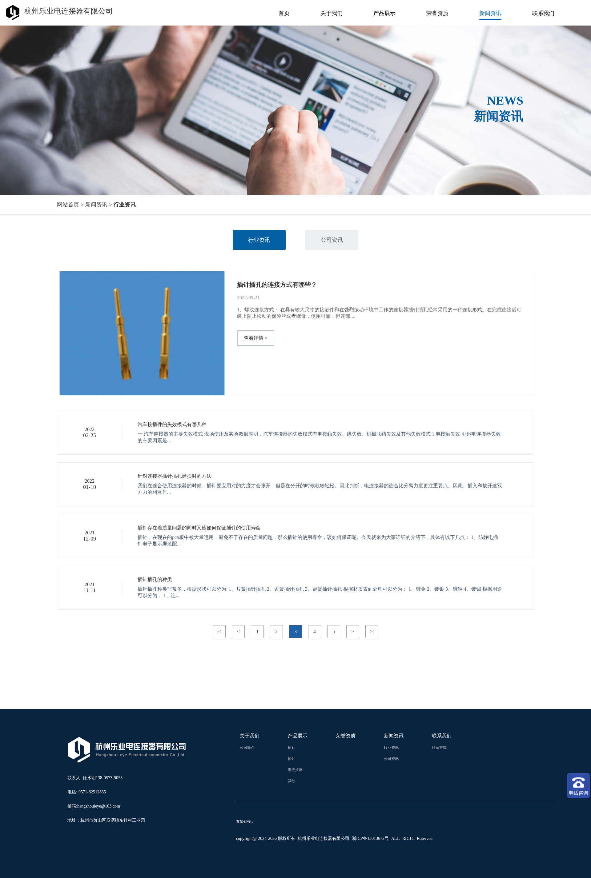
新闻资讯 (490, 13)
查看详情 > (255, 338)
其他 (291, 781)
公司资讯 (332, 240)
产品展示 (384, 13)
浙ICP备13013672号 (370, 838)
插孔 (291, 747)
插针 (291, 758)
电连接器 (295, 770)
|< (219, 631)
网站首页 (68, 205)
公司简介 (247, 747)
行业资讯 (259, 240)
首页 (284, 13)
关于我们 (331, 13)
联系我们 (543, 13)
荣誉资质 (437, 13)
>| (372, 631)
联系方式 (439, 747)
